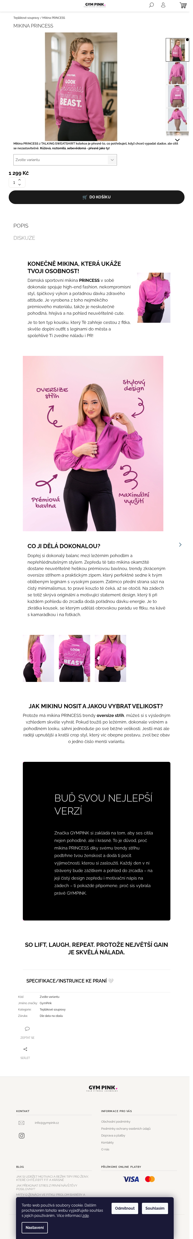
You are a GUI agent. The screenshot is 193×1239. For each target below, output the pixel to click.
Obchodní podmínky (115, 1121)
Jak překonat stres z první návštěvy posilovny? (46, 1187)
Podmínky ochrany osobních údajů (126, 1128)
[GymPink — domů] (102, 1088)
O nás (105, 1149)
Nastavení (35, 1227)
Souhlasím (155, 1208)
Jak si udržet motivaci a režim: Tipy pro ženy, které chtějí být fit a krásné (52, 1178)
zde (85, 1215)
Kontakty (107, 1142)
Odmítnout (125, 1208)
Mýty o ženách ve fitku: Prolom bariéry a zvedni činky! (50, 1196)
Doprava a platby (113, 1135)
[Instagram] (21, 1135)
